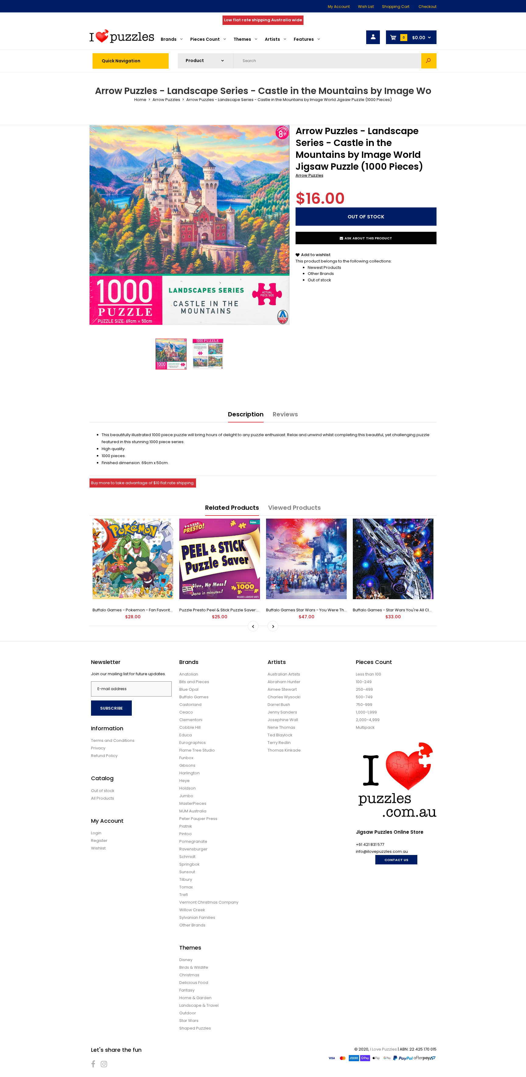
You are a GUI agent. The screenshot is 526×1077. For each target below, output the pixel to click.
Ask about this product (368, 238)
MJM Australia (192, 811)
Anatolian (188, 674)
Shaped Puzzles (195, 1028)
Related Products (232, 507)
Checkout (428, 6)
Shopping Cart (395, 6)
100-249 (364, 682)
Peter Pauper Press (198, 819)
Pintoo (185, 834)
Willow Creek (192, 910)
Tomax (186, 887)
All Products (102, 798)
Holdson (187, 788)
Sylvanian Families (197, 917)
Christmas (189, 975)
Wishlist (98, 848)
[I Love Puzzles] (121, 41)
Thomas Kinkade (284, 750)
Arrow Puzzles (309, 175)
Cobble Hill (190, 727)
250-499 (364, 689)
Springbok (189, 864)
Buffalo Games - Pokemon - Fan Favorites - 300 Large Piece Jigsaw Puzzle (166, 610)
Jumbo (186, 796)
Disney (185, 960)
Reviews (285, 414)
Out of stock (319, 280)
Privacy (98, 748)
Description (246, 414)
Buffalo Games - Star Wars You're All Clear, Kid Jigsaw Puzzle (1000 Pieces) (426, 610)
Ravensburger (193, 849)
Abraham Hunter (284, 682)
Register (99, 840)
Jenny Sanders (282, 712)
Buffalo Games (194, 697)
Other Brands (321, 273)
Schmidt (187, 857)
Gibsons (187, 765)
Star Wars (188, 1020)
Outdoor (187, 1013)
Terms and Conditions (113, 740)
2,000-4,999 (368, 720)
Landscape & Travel (199, 1005)
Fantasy (187, 990)
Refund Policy (104, 756)
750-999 (364, 704)
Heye (184, 780)
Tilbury (185, 879)
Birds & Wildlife (193, 967)
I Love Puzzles (383, 1049)
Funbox (186, 758)
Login (96, 833)
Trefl (183, 895)
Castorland (190, 704)
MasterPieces (192, 803)
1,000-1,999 (366, 712)
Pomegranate (193, 841)
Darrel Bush (279, 704)
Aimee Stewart (282, 689)
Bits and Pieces (194, 682)
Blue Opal (188, 689)
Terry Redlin (279, 742)
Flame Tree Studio (197, 750)
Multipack (365, 727)
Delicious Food (193, 982)
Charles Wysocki (284, 697)
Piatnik (185, 826)
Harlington (189, 773)
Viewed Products (294, 507)
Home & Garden (195, 998)
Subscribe (111, 708)
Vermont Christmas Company (208, 902)
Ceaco (186, 712)
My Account (339, 6)
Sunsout (187, 872)
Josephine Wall (283, 720)
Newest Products (324, 267)
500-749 (364, 697)
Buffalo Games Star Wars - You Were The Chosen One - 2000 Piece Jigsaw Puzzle (346, 610)
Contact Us (396, 859)
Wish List (366, 6)
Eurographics (192, 742)
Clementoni (190, 720)
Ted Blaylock (280, 735)
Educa (185, 735)
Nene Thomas (281, 727)
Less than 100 (368, 674)
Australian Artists (284, 674)
